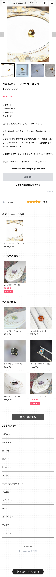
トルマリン (6, 467)
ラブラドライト (8, 500)
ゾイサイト (6, 442)
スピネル (6, 434)
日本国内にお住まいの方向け (28, 185)
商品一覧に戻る (28, 417)
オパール (6, 459)
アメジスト (6, 525)
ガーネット (6, 451)
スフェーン (6, 533)
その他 (5, 508)
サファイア (6, 475)
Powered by (25, 551)
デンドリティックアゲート (12, 484)
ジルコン (6, 492)
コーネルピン (7, 517)
